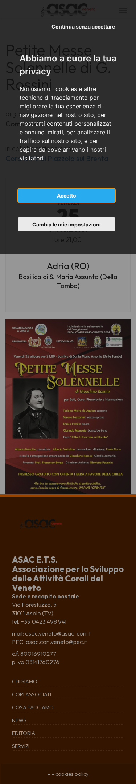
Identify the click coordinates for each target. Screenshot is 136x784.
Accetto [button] (66, 195)
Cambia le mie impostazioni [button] (66, 224)
